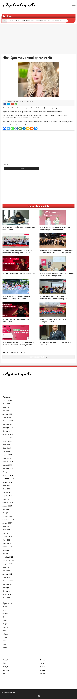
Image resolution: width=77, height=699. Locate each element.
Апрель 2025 (7, 455)
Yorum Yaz (30, 102)
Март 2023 (7, 540)
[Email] (20, 128)
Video (5, 641)
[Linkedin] (24, 128)
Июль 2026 (7, 404)
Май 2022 (6, 571)
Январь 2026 (7, 424)
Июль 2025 (7, 445)
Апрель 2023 (7, 537)
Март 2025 (7, 458)
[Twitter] (8, 128)
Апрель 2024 (7, 496)
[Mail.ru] (16, 128)
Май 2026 (6, 411)
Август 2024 (7, 482)
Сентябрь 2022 (8, 560)
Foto (4, 610)
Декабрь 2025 (8, 428)
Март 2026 (7, 417)
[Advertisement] (39, 40)
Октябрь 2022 (8, 557)
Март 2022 (7, 577)
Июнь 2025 (7, 448)
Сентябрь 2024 (8, 479)
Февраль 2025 (8, 462)
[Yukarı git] (73, 695)
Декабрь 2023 (8, 509)
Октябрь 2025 (8, 434)
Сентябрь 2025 (8, 438)
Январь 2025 (7, 465)
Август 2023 (7, 523)
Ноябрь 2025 (7, 431)
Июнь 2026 (7, 407)
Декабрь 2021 (8, 588)
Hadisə (5, 617)
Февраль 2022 (8, 581)
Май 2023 (6, 533)
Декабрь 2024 (8, 469)
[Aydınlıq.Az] (20, 8)
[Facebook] (4, 128)
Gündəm (5, 614)
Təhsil (5, 637)
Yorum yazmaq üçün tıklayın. (38, 357)
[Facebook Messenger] (35, 128)
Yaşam (5, 648)
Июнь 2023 (7, 530)
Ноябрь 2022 (7, 554)
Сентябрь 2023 (8, 520)
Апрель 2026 (7, 414)
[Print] (32, 128)
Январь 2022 (7, 584)
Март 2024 (7, 499)
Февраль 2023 (8, 543)
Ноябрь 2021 (7, 591)
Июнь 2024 (7, 489)
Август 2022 (7, 564)
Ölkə (4, 631)
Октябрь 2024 (8, 475)
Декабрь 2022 (8, 550)
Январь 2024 (7, 506)
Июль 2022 (7, 567)
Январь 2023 (7, 547)
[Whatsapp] (12, 128)
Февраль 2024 (8, 503)
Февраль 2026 (8, 421)
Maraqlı (5, 627)
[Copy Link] (28, 128)
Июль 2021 (7, 598)
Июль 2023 (7, 526)
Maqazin (5, 624)
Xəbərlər (5, 644)
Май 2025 (6, 452)
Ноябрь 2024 (7, 472)
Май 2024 (6, 492)
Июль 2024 (7, 486)
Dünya (5, 607)
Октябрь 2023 (8, 516)
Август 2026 (7, 400)
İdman (5, 620)
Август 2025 (7, 441)
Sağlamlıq (6, 634)
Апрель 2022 (7, 574)
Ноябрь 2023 (7, 513)
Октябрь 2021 (8, 594)
